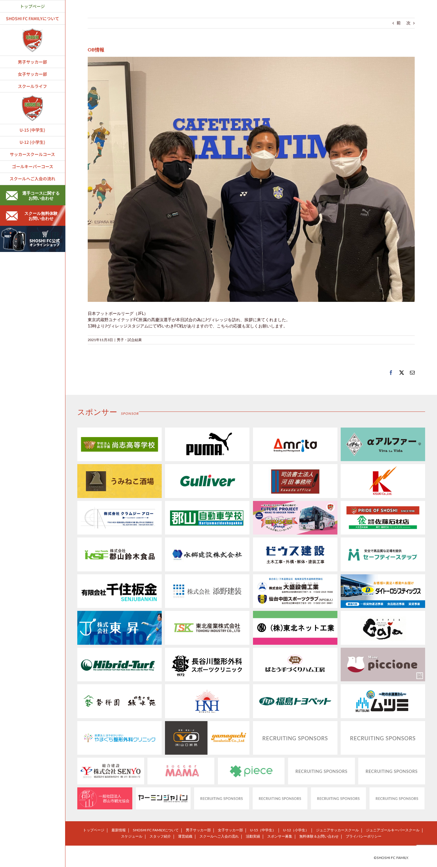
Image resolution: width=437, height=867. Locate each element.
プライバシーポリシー (363, 836)
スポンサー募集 (279, 836)
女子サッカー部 (230, 830)
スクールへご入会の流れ (219, 836)
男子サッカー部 (198, 830)
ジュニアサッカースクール (337, 830)
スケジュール (131, 836)
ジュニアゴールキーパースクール (392, 830)
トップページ (93, 830)
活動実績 (253, 836)
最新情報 (118, 830)
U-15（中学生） (263, 830)
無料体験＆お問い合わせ (319, 836)
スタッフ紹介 (160, 836)
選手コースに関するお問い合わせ (41, 196)
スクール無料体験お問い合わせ (41, 216)
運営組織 (185, 836)
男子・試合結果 (129, 340)
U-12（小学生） (296, 830)
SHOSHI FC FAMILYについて (156, 830)
